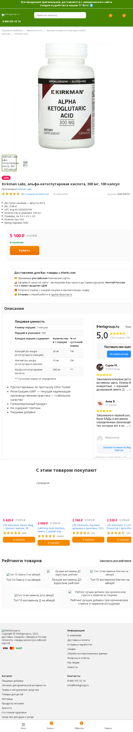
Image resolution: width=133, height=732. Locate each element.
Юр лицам (73, 662)
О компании (74, 635)
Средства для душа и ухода (18, 717)
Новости (72, 667)
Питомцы (7, 699)
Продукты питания (13, 703)
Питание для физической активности (24, 685)
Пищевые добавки (12, 680)
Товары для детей (12, 694)
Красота (7, 708)
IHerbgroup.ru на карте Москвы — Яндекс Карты (113, 457)
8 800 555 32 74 (76, 680)
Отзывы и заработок (79, 644)
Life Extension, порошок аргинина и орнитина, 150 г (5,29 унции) (88, 528)
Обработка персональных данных (87, 653)
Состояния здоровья (14, 712)
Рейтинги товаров (22, 560)
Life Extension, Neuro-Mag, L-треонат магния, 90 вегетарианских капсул (18, 528)
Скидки (71, 649)
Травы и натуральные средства (20, 689)
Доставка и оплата (78, 640)
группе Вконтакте (61, 294)
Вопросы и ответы (78, 658)
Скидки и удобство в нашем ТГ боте (64, 5)
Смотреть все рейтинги (115, 560)
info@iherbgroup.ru (78, 685)
